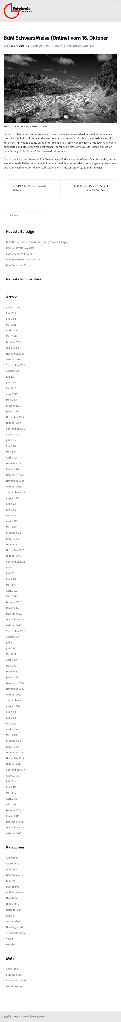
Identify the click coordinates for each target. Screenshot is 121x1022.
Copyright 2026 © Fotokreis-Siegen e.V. (23, 1016)
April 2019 (11, 798)
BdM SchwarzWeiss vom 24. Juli (23, 259)
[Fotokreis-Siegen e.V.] (18, 10)
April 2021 (11, 660)
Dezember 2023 (15, 475)
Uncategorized (14, 927)
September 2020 (15, 700)
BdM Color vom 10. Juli (19, 265)
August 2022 (13, 567)
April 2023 (11, 521)
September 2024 (15, 428)
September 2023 (15, 492)
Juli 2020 (11, 712)
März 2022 (11, 596)
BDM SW (58, 46)
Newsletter (12, 898)
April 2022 (11, 590)
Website (10, 944)
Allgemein (12, 857)
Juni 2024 (11, 446)
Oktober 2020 (13, 694)
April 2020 (12, 729)
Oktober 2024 (13, 422)
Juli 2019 (11, 781)
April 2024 (12, 457)
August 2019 (12, 775)
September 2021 (15, 631)
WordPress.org (14, 986)
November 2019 (15, 758)
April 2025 (11, 394)
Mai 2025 (11, 388)
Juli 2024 (11, 440)
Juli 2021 (11, 642)
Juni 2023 (11, 509)
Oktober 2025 (13, 359)
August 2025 (13, 370)
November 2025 (15, 353)
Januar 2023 (12, 538)
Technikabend (14, 921)
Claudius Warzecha (19, 46)
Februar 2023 (13, 532)
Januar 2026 (13, 347)
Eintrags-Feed (14, 974)
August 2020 (13, 706)
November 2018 (15, 827)
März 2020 (11, 735)
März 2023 (11, 527)
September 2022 (15, 561)
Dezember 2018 (15, 821)
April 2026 (12, 330)
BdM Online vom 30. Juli (19, 253)
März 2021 (11, 665)
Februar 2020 (13, 740)
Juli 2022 (11, 573)
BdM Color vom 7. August (20, 247)
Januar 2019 (12, 816)
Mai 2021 (11, 654)
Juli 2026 (11, 313)
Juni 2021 (11, 648)
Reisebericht (13, 909)
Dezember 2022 (15, 544)
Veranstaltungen (15, 933)
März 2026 (11, 336)
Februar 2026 (13, 342)
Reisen (10, 915)
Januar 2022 (12, 607)
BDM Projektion (14, 875)
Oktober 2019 (13, 764)
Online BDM (88, 46)
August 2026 (13, 307)
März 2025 (11, 399)
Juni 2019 (11, 787)
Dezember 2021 (14, 613)
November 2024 (15, 417)
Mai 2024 (11, 451)
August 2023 (13, 498)
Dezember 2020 (15, 683)
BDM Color (12, 869)
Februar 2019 (13, 810)
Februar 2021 (13, 671)
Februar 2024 (13, 463)
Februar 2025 (13, 405)
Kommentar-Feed (16, 980)
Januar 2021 (12, 677)
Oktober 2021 (13, 625)
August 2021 (12, 636)
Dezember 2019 (14, 752)
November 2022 (15, 550)
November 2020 (15, 688)
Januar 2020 (13, 746)
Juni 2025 (11, 382)
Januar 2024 (13, 469)
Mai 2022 (11, 584)
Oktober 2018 (13, 833)
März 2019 (11, 804)
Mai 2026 (11, 324)
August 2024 (13, 434)
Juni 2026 (11, 318)
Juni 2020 (11, 717)
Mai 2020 (11, 723)
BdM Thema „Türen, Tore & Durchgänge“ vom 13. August (37, 242)
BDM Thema (13, 886)
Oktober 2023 (13, 486)
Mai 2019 (11, 792)
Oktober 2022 (13, 555)
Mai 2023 (11, 515)
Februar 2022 (13, 602)
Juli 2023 (11, 503)
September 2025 (15, 365)
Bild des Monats (72, 46)
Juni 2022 (11, 579)
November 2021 (15, 619)
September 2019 (15, 769)
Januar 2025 (12, 411)
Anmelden (12, 968)
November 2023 (15, 480)
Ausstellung (12, 863)
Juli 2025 (11, 376)
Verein (10, 938)
